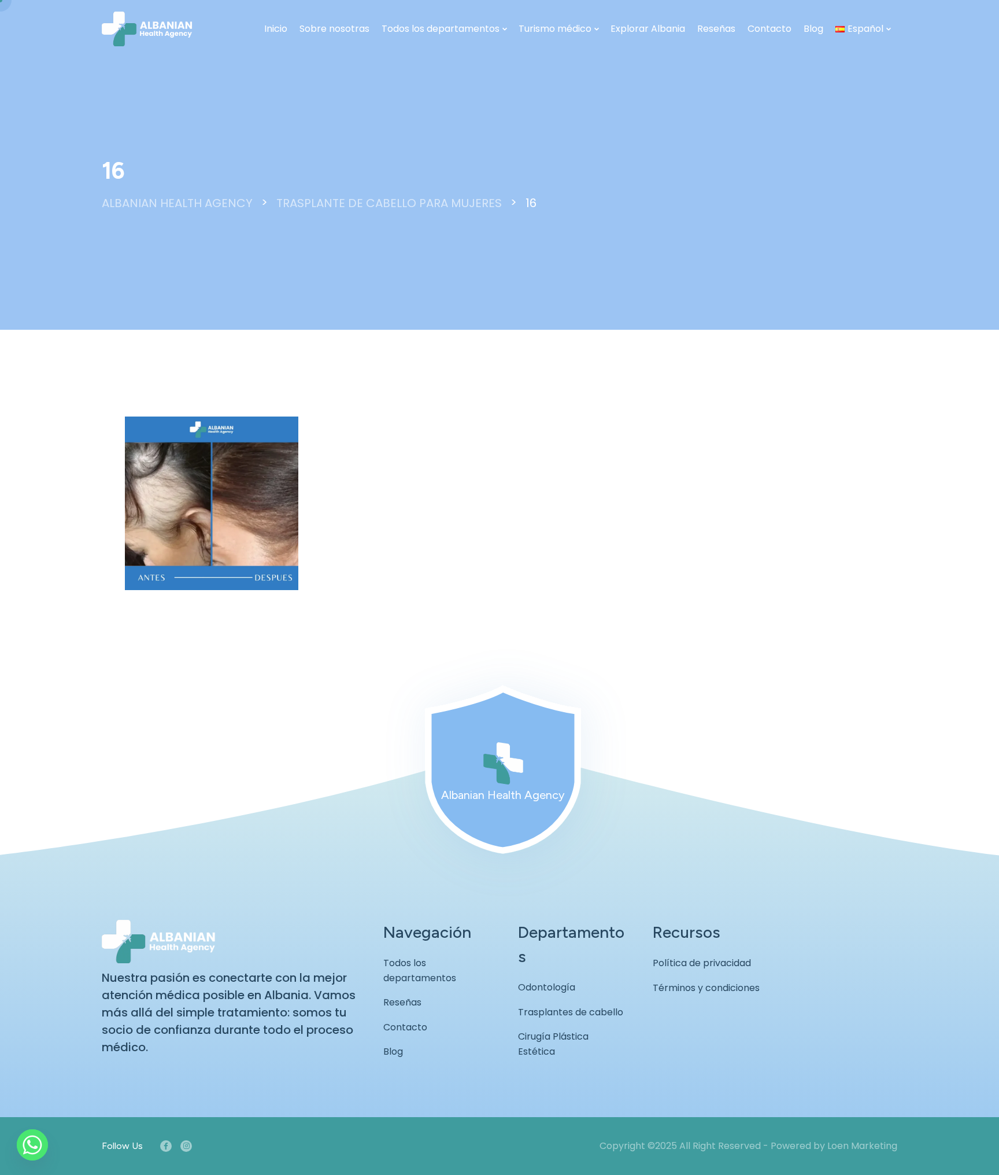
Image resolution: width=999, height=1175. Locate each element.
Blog (813, 28)
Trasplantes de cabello (570, 1012)
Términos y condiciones (706, 987)
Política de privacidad (702, 963)
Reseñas (716, 28)
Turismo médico (555, 28)
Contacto (769, 28)
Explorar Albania (647, 28)
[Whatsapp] (32, 1145)
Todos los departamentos (441, 28)
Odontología (546, 987)
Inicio (275, 28)
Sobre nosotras (334, 28)
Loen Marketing (862, 1145)
